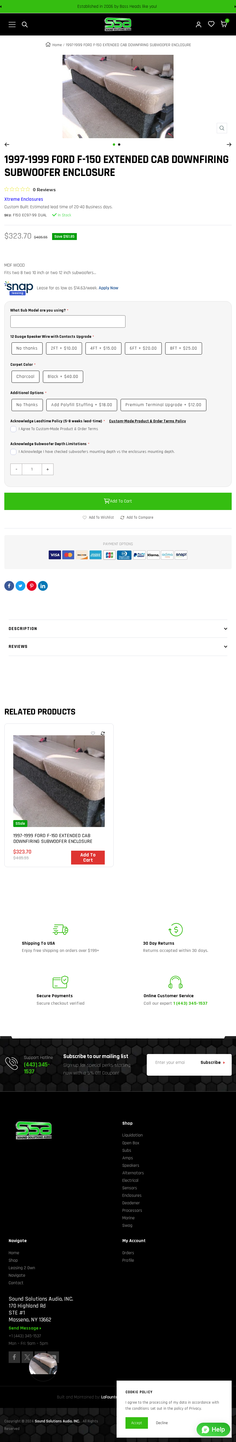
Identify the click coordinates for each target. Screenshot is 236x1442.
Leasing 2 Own (22, 1268)
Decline (162, 1423)
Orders (128, 1253)
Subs (126, 1150)
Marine (128, 1218)
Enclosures (132, 1195)
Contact (16, 1283)
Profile (128, 1260)
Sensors (129, 1188)
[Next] (229, 144)
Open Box (130, 1143)
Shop (13, 1260)
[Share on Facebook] (9, 586)
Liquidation (132, 1135)
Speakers (130, 1165)
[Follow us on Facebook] (14, 1357)
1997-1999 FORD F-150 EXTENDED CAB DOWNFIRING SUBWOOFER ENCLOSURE (52, 838)
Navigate (17, 1275)
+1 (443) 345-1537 (25, 1336)
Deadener (131, 1203)
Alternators (133, 1173)
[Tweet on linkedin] (43, 586)
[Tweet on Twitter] (20, 586)
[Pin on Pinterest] (32, 586)
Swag (127, 1225)
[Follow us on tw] (27, 1357)
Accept (136, 1423)
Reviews (18, 647)
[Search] (24, 24)
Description (23, 629)
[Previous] (6, 144)
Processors (132, 1210)
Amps (127, 1158)
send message (24, 1328)
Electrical (130, 1180)
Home (57, 45)
